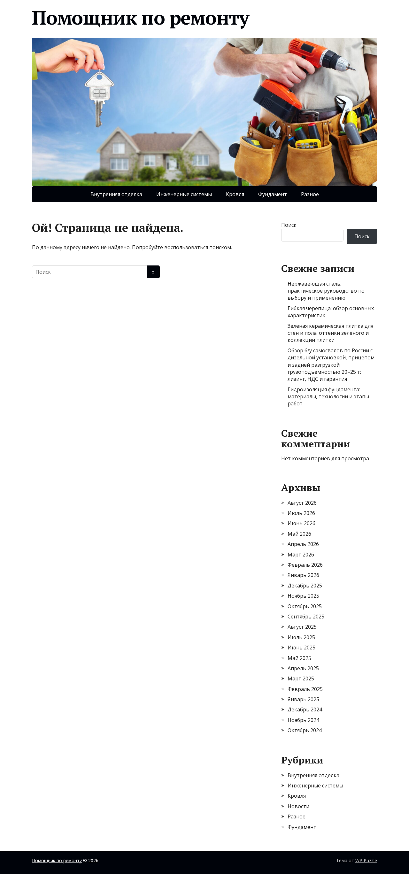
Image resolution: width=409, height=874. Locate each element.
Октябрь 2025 (305, 606)
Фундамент (272, 194)
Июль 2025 (301, 637)
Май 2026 (299, 533)
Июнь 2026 (301, 523)
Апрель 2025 (303, 668)
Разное (310, 194)
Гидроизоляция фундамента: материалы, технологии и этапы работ (328, 396)
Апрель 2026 (303, 544)
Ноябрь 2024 (303, 720)
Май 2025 (299, 658)
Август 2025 (302, 626)
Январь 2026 (303, 575)
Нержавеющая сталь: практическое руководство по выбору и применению (326, 291)
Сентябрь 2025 (306, 616)
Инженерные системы (184, 194)
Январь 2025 (303, 699)
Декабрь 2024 (305, 709)
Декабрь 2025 (305, 585)
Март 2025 (301, 678)
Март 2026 (301, 554)
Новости (298, 806)
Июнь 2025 (301, 647)
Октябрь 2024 (305, 730)
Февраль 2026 (305, 564)
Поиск (289, 224)
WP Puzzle (366, 860)
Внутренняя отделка (116, 194)
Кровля (235, 194)
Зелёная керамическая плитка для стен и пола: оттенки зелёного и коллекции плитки (330, 333)
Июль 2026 (301, 513)
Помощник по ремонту (140, 18)
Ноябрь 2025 (303, 595)
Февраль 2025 (305, 689)
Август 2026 (302, 502)
